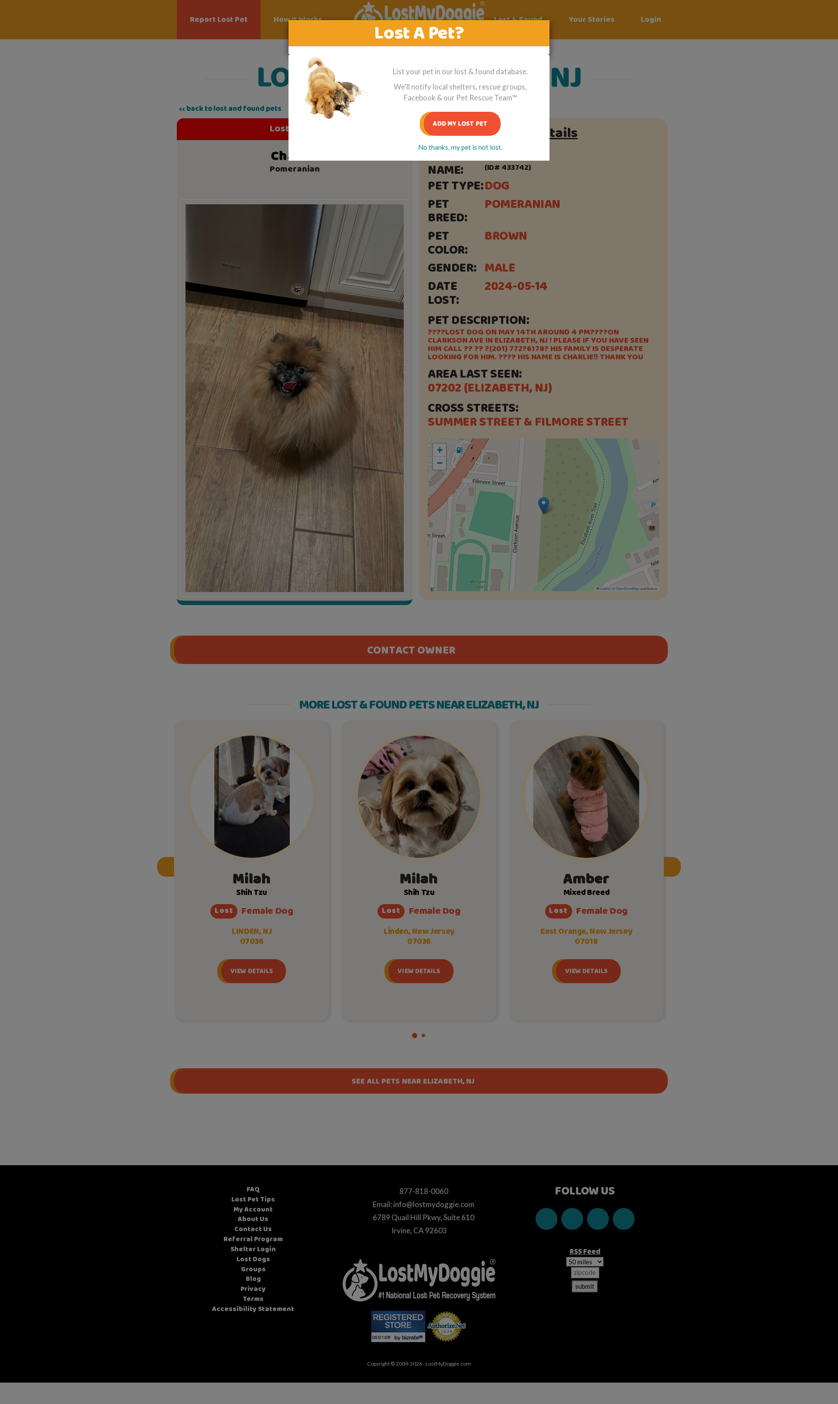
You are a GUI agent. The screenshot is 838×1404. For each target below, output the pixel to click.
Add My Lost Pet (460, 124)
